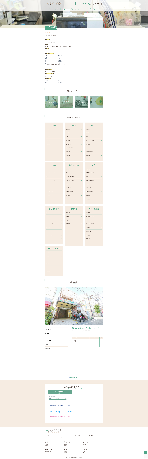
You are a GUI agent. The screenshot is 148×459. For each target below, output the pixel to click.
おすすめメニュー (49, 437)
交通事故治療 (83, 14)
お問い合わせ (95, 19)
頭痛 (67, 9)
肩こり (67, 14)
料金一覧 (95, 22)
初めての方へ (48, 329)
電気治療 (76, 27)
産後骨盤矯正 (76, 24)
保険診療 (76, 9)
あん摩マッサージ (76, 17)
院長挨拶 (95, 9)
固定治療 (76, 29)
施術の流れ (57, 9)
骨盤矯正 (76, 22)
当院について (63, 437)
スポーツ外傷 (67, 29)
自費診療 (83, 12)
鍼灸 (76, 12)
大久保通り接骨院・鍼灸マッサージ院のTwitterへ (60, 412)
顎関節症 (67, 27)
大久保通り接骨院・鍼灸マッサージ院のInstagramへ (60, 417)
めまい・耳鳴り (67, 32)
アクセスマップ (95, 14)
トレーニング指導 (76, 19)
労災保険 (83, 17)
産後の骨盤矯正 (69, 147)
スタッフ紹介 (95, 12)
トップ (48, 9)
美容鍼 (76, 14)
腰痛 (67, 17)
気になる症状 (77, 435)
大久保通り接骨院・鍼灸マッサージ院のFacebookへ (60, 406)
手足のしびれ (67, 24)
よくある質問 (95, 17)
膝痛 (67, 22)
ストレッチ (76, 32)
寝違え (67, 12)
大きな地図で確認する (75, 377)
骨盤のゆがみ (67, 19)
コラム (100, 9)
